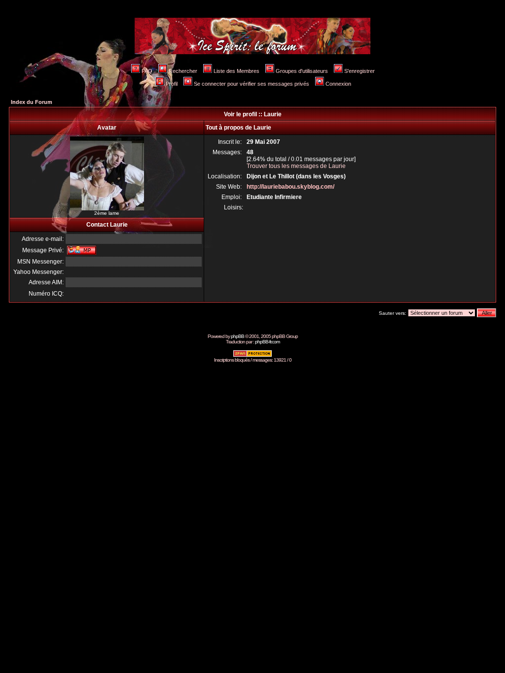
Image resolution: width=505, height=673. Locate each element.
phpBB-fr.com (267, 341)
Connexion (338, 84)
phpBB (237, 336)
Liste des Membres (236, 71)
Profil (172, 84)
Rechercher (183, 71)
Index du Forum (31, 102)
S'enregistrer (359, 71)
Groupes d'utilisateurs (302, 71)
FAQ (147, 71)
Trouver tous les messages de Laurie (296, 166)
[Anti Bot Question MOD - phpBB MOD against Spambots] (252, 355)
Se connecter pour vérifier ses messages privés (251, 84)
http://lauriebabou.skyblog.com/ (290, 186)
